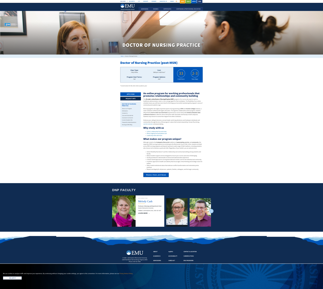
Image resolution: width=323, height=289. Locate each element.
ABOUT (155, 251)
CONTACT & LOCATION (190, 251)
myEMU (170, 251)
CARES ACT (171, 260)
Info (182, 1)
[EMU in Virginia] (127, 4)
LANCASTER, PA (163, 1)
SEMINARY (153, 1)
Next (211, 211)
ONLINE (172, 1)
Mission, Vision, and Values (156, 175)
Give (199, 1)
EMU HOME (123, 1)
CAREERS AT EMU (189, 256)
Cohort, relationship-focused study (156, 131)
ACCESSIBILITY (172, 256)
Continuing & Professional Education (188, 9)
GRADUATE (145, 1)
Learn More (143, 213)
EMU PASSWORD (188, 260)
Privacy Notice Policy (126, 273)
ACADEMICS (156, 256)
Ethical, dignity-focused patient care (157, 133)
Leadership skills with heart (154, 135)
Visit (188, 1)
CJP (139, 1)
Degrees (155, 9)
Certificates (167, 9)
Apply (194, 1)
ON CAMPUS (132, 1)
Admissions (144, 9)
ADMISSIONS (157, 260)
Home (122, 56)
